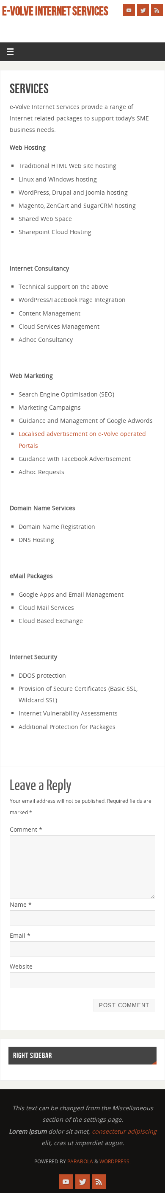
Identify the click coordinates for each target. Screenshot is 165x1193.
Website (21, 966)
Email (20, 935)
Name (21, 904)
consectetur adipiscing (124, 1131)
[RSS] (157, 10)
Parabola (80, 1161)
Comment (26, 829)
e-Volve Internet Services (55, 11)
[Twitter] (143, 10)
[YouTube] (129, 10)
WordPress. (115, 1161)
